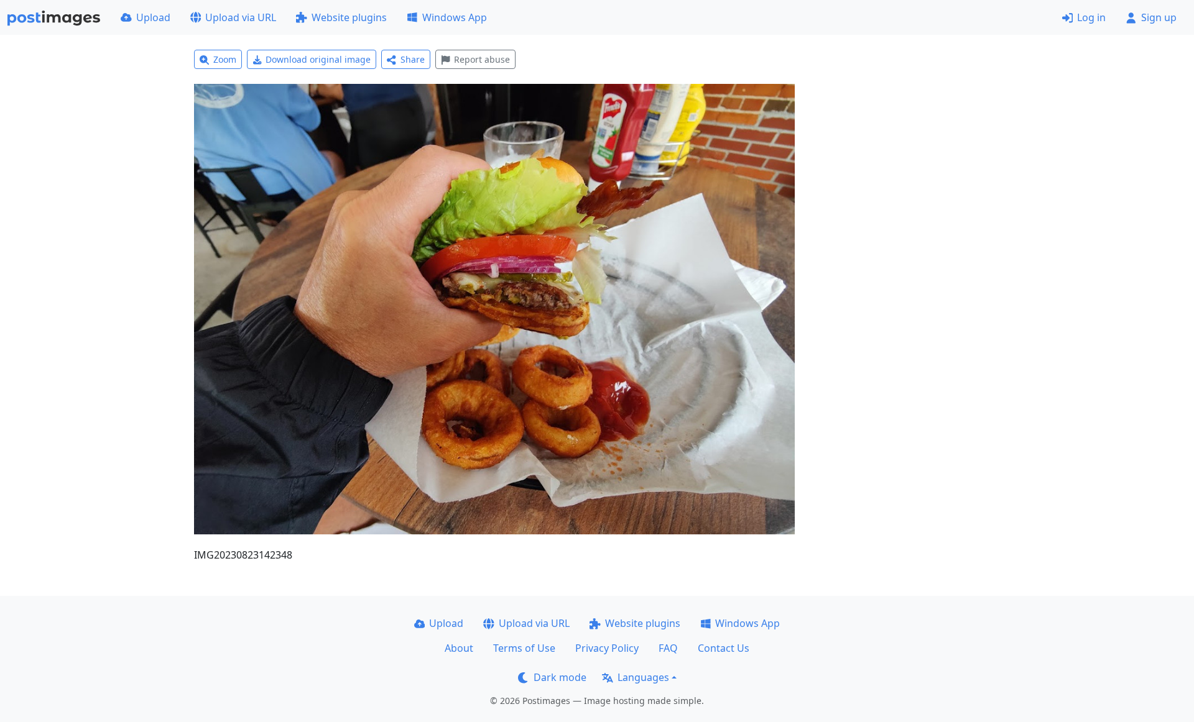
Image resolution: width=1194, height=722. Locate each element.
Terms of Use (524, 648)
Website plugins (349, 17)
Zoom (224, 59)
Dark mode (560, 677)
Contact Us (723, 648)
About (459, 648)
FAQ (668, 648)
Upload (153, 17)
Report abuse (482, 59)
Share (412, 59)
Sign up (1159, 17)
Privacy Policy (607, 648)
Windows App (454, 17)
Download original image (318, 59)
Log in (1091, 17)
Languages (643, 677)
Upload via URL (240, 17)
